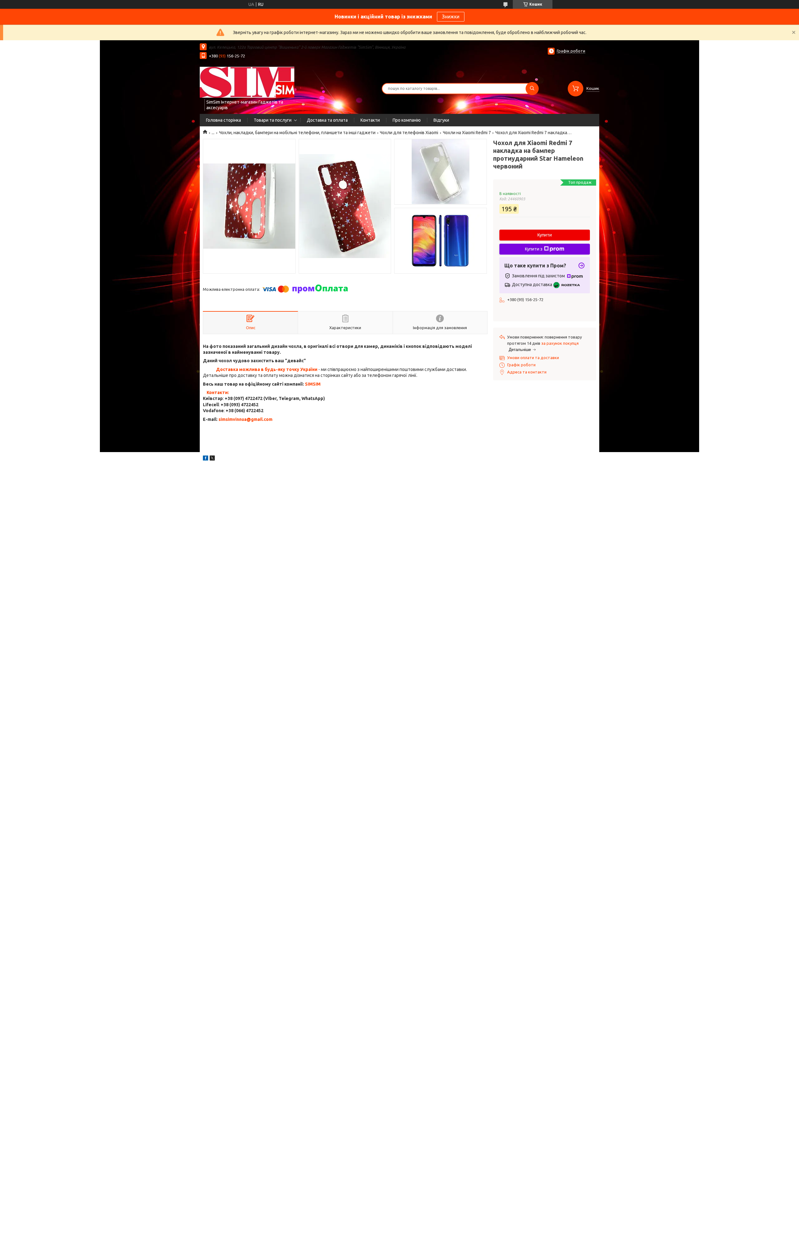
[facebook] (205, 458)
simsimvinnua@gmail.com (245, 419)
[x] (212, 458)
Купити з (533, 248)
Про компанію (407, 120)
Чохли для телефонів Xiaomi (409, 132)
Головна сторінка (223, 120)
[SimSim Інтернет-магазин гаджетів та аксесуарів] (247, 82)
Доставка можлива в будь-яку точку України (266, 369)
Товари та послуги (273, 120)
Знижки (450, 16)
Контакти (370, 120)
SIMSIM (313, 384)
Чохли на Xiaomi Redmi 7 (467, 132)
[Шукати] (532, 88)
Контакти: (218, 392)
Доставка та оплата (327, 120)
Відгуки (441, 120)
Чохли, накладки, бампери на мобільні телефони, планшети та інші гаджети (297, 132)
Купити (544, 234)
